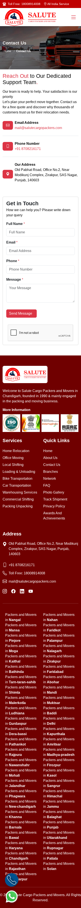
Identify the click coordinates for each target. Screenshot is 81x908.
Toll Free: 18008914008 (24, 4)
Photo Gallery (53, 492)
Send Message (21, 313)
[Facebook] (13, 591)
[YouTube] (31, 591)
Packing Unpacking (18, 506)
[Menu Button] (73, 17)
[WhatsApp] (11, 896)
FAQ (46, 485)
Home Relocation (16, 451)
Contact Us (51, 465)
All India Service (58, 4)
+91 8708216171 (28, 149)
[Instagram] (5, 591)
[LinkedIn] (22, 591)
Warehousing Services (20, 492)
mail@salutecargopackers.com (38, 128)
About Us (50, 458)
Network (49, 478)
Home (7, 51)
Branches (50, 471)
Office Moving (13, 458)
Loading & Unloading (19, 471)
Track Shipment (55, 499)
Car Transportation (17, 485)
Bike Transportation (17, 478)
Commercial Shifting (18, 499)
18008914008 (34, 573)
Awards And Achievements (54, 515)
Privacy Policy (54, 506)
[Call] (11, 879)
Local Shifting (13, 465)
